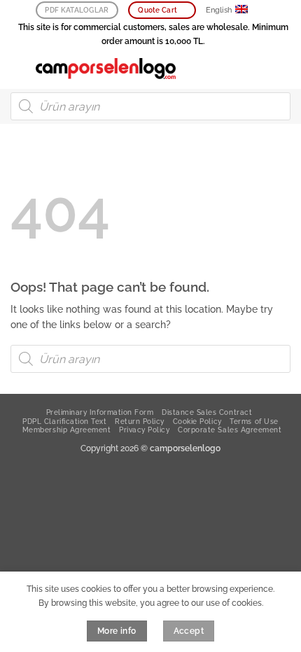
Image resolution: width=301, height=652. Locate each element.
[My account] (260, 68)
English (219, 10)
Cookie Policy (197, 421)
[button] (17, 68)
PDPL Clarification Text (64, 421)
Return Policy (139, 421)
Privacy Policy (144, 429)
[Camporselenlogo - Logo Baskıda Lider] (106, 68)
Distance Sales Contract (207, 412)
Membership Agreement (66, 429)
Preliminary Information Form (100, 412)
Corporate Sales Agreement (229, 429)
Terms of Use (254, 421)
